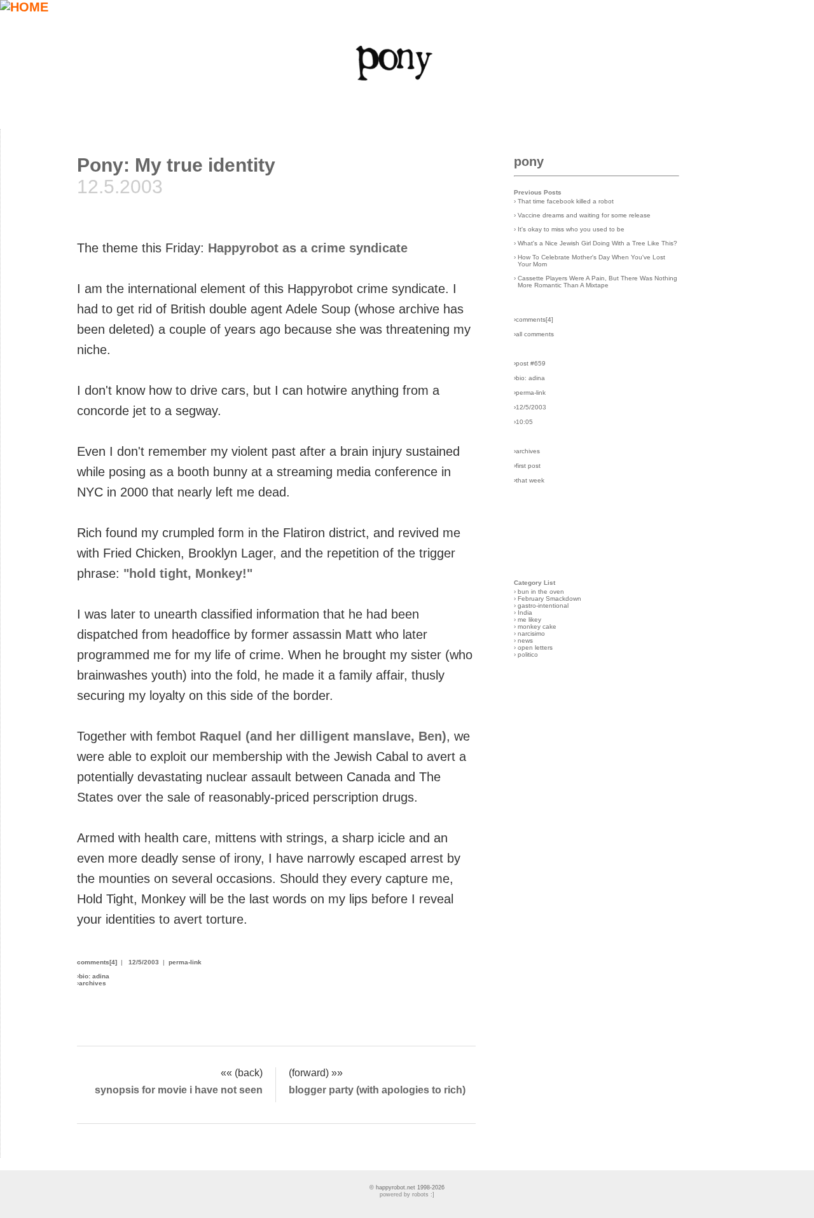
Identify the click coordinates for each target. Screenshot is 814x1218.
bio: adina (94, 976)
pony (529, 161)
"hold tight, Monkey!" (187, 573)
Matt (358, 634)
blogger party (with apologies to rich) (377, 1090)
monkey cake (537, 626)
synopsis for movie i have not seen (179, 1090)
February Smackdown (549, 598)
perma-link (185, 962)
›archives (527, 451)
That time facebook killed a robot (566, 201)
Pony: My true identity (176, 164)
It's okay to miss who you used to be (571, 229)
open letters (535, 647)
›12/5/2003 (530, 407)
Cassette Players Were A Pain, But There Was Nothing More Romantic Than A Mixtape (597, 282)
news (525, 640)
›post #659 (530, 363)
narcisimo (531, 633)
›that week (529, 480)
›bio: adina (529, 377)
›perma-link (530, 392)
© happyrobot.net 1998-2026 (407, 1187)
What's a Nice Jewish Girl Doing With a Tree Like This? (597, 243)
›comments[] (533, 319)
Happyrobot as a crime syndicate (308, 248)
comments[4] (97, 962)
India (525, 612)
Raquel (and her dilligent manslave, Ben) (323, 736)
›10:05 (523, 421)
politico (528, 654)
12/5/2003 (143, 962)
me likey (529, 619)
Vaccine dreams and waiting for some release (584, 215)
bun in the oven (541, 591)
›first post (527, 465)
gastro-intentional (543, 605)
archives (92, 983)
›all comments (534, 334)
